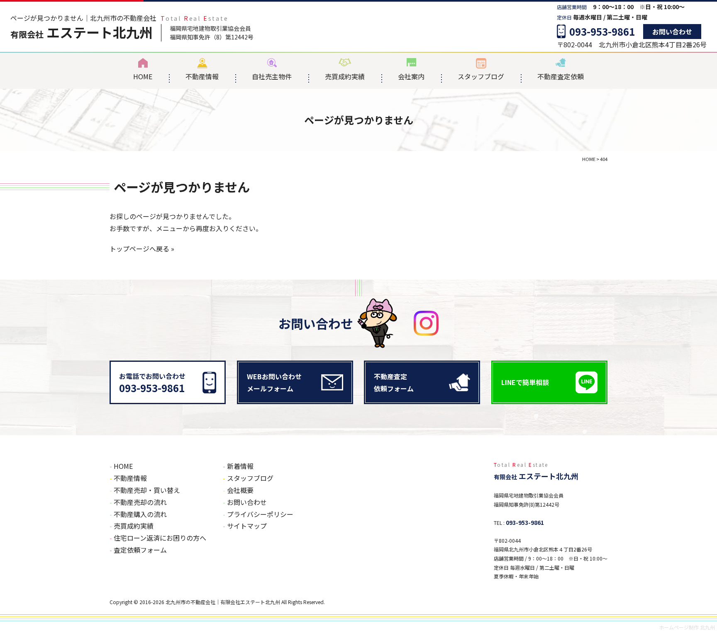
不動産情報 (202, 76)
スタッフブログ (481, 76)
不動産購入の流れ (140, 514)
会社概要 (240, 490)
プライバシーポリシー (260, 514)
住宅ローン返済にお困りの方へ (160, 538)
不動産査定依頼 (560, 76)
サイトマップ (247, 526)
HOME (142, 76)
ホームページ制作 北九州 (687, 627)
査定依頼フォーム (140, 550)
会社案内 (411, 76)
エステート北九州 (81, 31)
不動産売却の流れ (140, 502)
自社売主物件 (272, 76)
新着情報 (240, 466)
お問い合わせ (672, 32)
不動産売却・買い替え (147, 490)
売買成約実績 (345, 76)
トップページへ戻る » (142, 249)
